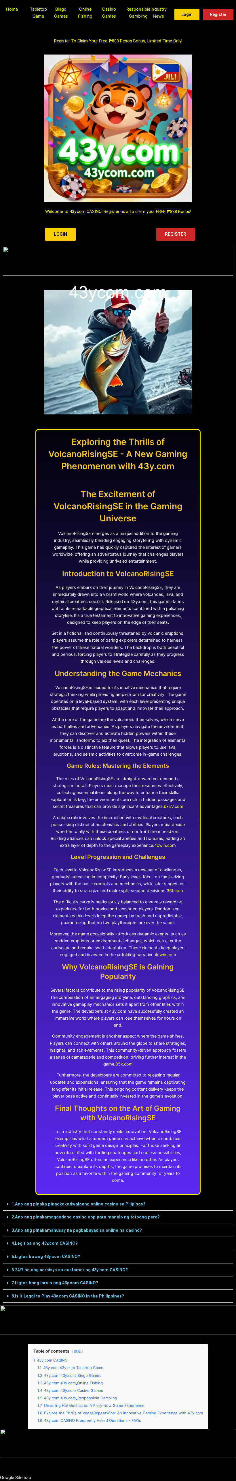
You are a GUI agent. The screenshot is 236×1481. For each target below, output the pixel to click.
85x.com (124, 1064)
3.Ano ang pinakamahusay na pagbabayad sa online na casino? (77, 1230)
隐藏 (77, 1351)
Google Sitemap (15, 1477)
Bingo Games (61, 13)
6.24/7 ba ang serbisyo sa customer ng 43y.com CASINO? (70, 1269)
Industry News (159, 13)
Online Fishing (85, 13)
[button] (118, 1204)
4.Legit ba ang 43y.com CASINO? (45, 1243)
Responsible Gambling (138, 13)
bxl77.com (173, 806)
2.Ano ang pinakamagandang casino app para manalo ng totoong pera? (86, 1217)
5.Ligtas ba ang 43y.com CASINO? (46, 1256)
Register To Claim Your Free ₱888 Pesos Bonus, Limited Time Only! (118, 41)
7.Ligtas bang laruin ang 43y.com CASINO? (55, 1282)
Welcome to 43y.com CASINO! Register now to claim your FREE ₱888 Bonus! (118, 211)
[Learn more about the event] (118, 261)
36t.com (175, 890)
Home (12, 9)
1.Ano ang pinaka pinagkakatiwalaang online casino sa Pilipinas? (78, 1204)
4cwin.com (165, 845)
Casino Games (109, 13)
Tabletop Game (38, 13)
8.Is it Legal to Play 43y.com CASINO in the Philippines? (68, 1296)
